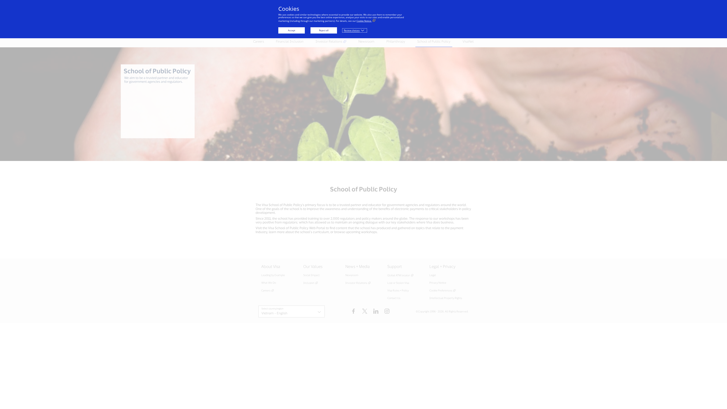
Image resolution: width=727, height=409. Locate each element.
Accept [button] (291, 30)
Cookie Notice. (364, 21)
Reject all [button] (323, 30)
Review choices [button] (352, 30)
